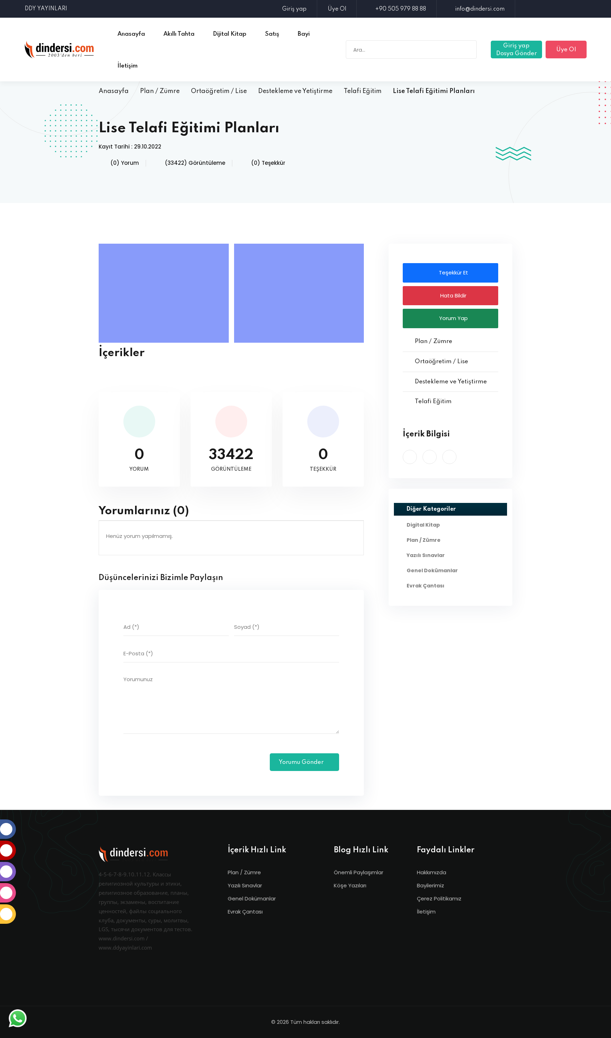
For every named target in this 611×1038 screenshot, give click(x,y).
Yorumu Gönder (302, 762)
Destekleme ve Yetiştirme (295, 91)
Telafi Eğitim (363, 91)
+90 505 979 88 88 (400, 9)
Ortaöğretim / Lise (219, 91)
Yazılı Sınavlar (245, 885)
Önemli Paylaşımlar (358, 872)
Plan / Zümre (160, 91)
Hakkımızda (431, 872)
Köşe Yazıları (350, 885)
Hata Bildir (452, 295)
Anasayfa (114, 91)
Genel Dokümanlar (252, 898)
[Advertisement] (165, 293)
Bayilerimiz (430, 885)
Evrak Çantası (245, 911)
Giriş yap (294, 9)
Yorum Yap (453, 318)
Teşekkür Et (452, 272)
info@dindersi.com (480, 9)
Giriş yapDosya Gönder (516, 50)
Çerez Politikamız (439, 898)
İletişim (426, 911)
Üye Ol (337, 9)
